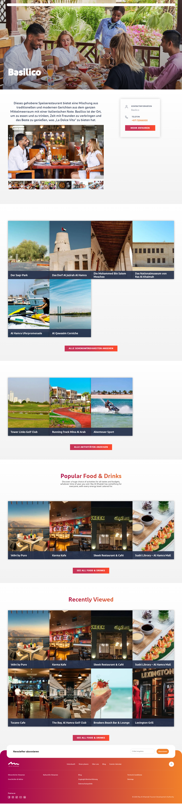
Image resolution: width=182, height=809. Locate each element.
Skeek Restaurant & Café (109, 555)
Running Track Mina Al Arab (69, 432)
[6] (96, 185)
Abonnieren (162, 751)
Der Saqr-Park (19, 275)
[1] (16, 185)
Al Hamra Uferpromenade (26, 333)
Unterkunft (71, 764)
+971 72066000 (140, 120)
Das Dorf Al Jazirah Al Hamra (69, 275)
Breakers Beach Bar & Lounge (112, 722)
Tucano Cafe (18, 722)
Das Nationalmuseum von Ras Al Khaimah (151, 275)
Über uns (95, 764)
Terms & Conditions (134, 775)
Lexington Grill (144, 722)
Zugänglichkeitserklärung (88, 779)
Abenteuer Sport (104, 432)
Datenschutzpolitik (85, 783)
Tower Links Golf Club (24, 432)
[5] (80, 185)
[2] (32, 185)
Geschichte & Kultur (15, 779)
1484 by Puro (19, 555)
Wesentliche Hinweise (16, 775)
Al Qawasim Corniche (65, 333)
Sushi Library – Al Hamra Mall (153, 555)
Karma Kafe (59, 555)
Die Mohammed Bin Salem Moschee (110, 275)
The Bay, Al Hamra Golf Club (69, 722)
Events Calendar (115, 764)
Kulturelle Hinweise (50, 775)
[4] (64, 185)
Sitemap (130, 779)
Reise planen (83, 764)
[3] (48, 185)
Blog (104, 764)
